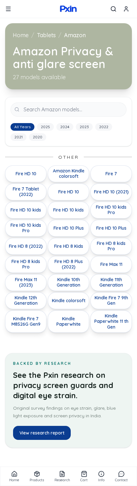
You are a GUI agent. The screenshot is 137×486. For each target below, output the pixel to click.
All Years (22, 126)
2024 (64, 126)
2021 (18, 137)
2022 (103, 126)
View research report (41, 433)
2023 (84, 126)
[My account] (126, 9)
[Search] (113, 9)
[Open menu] (8, 9)
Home (21, 35)
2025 (45, 126)
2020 (37, 137)
